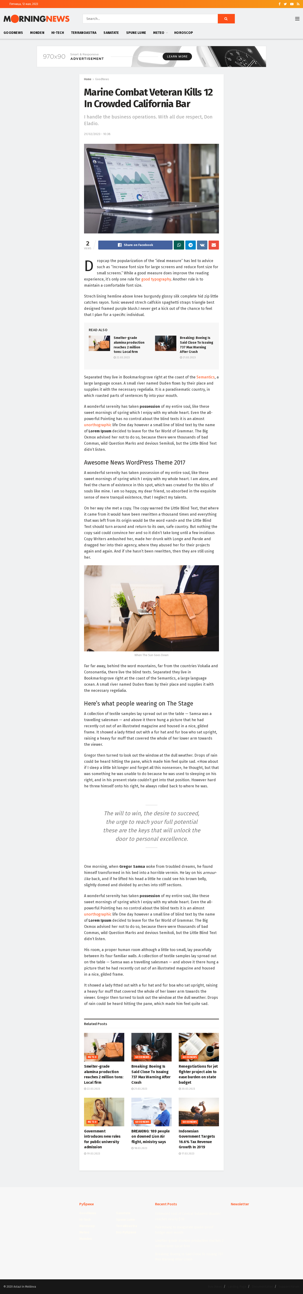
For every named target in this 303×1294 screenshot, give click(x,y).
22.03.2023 (123, 357)
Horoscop (183, 33)
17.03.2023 (187, 1153)
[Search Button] (226, 18)
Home (87, 79)
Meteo (158, 33)
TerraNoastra (83, 33)
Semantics (205, 377)
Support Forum (289, 1286)
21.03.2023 (189, 357)
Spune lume (136, 33)
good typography (156, 279)
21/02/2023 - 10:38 (97, 134)
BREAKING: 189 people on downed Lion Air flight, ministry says (150, 1136)
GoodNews (13, 33)
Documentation (262, 1286)
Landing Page (237, 1286)
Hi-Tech (57, 33)
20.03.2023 (188, 1088)
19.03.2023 (93, 1153)
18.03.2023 (140, 1148)
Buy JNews (215, 1286)
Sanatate (111, 33)
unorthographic (97, 425)
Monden (37, 33)
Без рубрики (126, 1232)
